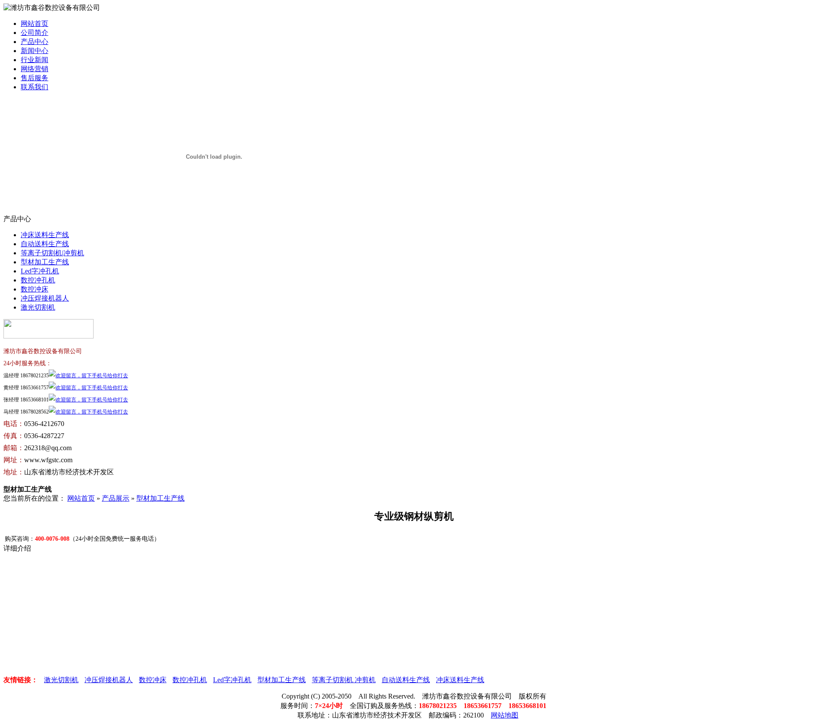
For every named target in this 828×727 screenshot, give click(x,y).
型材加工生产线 (45, 262)
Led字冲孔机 (40, 271)
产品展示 (115, 498)
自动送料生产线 (45, 244)
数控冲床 (34, 289)
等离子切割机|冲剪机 (52, 253)
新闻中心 (34, 50)
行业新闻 (34, 59)
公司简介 (34, 32)
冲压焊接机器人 (45, 298)
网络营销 (34, 68)
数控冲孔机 (38, 280)
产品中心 (34, 41)
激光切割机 (38, 307)
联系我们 (34, 87)
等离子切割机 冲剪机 (344, 679)
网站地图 (504, 715)
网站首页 (34, 23)
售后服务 (34, 77)
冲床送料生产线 (45, 234)
